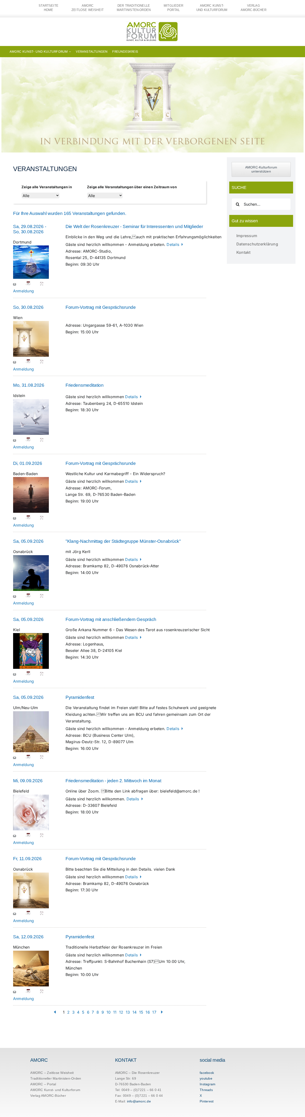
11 (115, 1012)
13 (128, 1012)
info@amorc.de (139, 1101)
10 (109, 1012)
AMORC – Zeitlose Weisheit (52, 1073)
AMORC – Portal (43, 1084)
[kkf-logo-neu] (152, 22)
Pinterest (207, 1101)
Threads (206, 1090)
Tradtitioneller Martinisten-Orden (55, 1078)
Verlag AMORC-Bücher (48, 1095)
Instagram (207, 1084)
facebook (207, 1073)
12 (121, 1012)
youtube (206, 1078)
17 (154, 1012)
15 (141, 1012)
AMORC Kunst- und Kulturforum (55, 1090)
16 (148, 1012)
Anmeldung (23, 291)
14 (134, 1012)
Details (173, 244)
